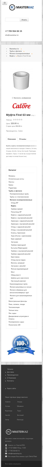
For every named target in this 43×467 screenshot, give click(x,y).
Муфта (12, 56)
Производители (12, 375)
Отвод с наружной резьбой (20, 227)
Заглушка (14, 242)
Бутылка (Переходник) (19, 248)
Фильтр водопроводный (19, 269)
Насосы (11, 182)
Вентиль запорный (17, 263)
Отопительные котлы (16, 179)
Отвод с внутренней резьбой (21, 230)
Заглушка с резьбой (18, 266)
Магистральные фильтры (18, 301)
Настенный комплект (18, 281)
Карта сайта (11, 388)
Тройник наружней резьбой (20, 254)
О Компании (11, 378)
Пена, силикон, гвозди (17, 304)
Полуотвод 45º (16, 212)
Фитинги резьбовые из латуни (20, 287)
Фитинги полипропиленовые (20, 53)
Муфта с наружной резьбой (21, 215)
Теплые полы (13, 310)
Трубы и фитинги (16, 51)
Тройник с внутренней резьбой (22, 251)
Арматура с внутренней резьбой (22, 224)
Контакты (10, 381)
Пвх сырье (12, 313)
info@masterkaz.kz (12, 35)
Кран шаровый (16, 239)
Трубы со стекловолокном (19, 197)
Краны (11, 185)
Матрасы (12, 176)
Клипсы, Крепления (18, 233)
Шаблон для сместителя (20, 278)
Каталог (10, 369)
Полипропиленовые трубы (19, 194)
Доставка (10, 372)
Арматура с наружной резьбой (22, 221)
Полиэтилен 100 (14, 325)
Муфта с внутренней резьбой (21, 218)
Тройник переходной (18, 245)
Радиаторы (13, 188)
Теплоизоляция (14, 307)
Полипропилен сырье (16, 322)
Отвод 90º (14, 203)
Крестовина (15, 257)
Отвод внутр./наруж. (18, 260)
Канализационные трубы (18, 284)
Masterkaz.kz (14, 49)
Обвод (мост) (16, 275)
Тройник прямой (16, 209)
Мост (13, 272)
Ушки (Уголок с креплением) (21, 236)
